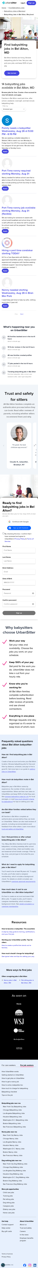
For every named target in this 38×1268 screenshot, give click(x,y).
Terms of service (7, 1254)
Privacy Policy (19, 539)
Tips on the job (7, 1095)
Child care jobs (8, 1192)
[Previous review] (4, 446)
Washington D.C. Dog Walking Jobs (16, 1177)
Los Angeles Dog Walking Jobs (14, 1171)
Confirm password (9, 600)
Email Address (8, 568)
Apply (5, 151)
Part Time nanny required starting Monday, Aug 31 (16, 172)
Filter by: (5, 106)
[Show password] (33, 593)
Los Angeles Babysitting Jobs (14, 1113)
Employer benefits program (26, 1239)
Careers (23, 1231)
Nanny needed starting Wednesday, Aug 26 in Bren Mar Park (17, 293)
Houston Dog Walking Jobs (13, 1174)
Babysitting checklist (9, 1092)
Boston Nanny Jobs (10, 1152)
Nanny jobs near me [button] (9, 1132)
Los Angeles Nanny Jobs (12, 1142)
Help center (6, 1228)
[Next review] (34, 446)
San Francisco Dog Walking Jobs (15, 1184)
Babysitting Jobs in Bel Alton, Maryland (19, 14)
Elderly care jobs (9, 1209)
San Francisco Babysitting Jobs (14, 1127)
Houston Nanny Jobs (10, 1145)
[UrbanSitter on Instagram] (29, 1265)
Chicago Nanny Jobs (10, 1139)
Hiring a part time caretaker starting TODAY (17, 252)
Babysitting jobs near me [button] (11, 1103)
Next (21, 314)
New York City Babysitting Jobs (14, 1107)
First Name (7, 546)
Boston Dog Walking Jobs (12, 1181)
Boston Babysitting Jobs (12, 1123)
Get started (12, 73)
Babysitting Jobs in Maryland (14, 11)
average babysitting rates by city (17, 797)
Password (6, 589)
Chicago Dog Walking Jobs (13, 1167)
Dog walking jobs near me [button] (11, 1160)
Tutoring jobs (8, 1196)
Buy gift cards (7, 1231)
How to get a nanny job (10, 1082)
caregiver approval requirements (23, 881)
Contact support (8, 1225)
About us (23, 1225)
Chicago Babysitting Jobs (12, 1110)
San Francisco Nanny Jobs (12, 1155)
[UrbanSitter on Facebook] (24, 1265)
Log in (23, 3)
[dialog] (3, 1265)
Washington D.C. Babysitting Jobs (15, 1120)
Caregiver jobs (8, 1206)
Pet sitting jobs (8, 1199)
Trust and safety (26, 1228)
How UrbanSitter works (10, 1072)
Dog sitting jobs (8, 1203)
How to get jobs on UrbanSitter (13, 1078)
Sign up (31, 3)
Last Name (7, 557)
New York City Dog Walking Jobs (15, 1164)
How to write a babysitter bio (12, 1085)
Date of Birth (7, 579)
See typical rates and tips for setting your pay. (18, 956)
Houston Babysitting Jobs (12, 1117)
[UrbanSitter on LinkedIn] (34, 1265)
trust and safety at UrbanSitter (13, 829)
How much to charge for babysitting (15, 1088)
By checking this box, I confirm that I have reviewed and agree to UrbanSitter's (19, 537)
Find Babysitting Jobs (16, 8)
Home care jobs (8, 1213)
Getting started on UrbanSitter (13, 1075)
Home (4, 8)
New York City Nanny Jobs (13, 1135)
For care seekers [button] (9, 1065)
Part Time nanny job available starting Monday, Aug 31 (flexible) (18, 210)
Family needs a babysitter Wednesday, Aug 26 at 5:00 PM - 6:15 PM (17, 131)
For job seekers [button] (27, 1065)
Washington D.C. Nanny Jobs (13, 1149)
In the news (24, 1235)
